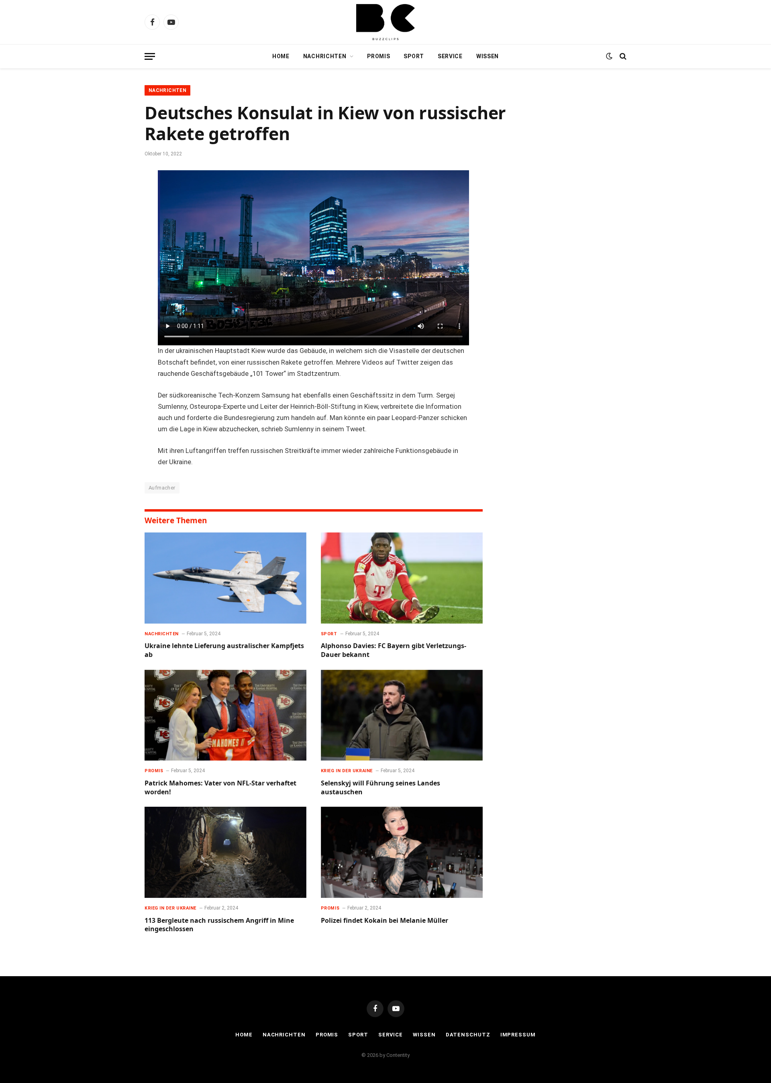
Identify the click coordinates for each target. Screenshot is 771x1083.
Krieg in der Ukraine (347, 770)
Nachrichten (325, 56)
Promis (378, 56)
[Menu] (150, 56)
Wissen (487, 56)
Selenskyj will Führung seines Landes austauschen (380, 787)
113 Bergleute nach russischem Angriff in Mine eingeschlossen (219, 925)
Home (281, 56)
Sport (414, 56)
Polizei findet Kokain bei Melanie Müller (384, 920)
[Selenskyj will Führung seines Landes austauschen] (402, 715)
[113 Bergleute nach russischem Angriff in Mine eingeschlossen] (225, 852)
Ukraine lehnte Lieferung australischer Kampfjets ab (224, 650)
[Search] (622, 56)
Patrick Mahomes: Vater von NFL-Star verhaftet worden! (220, 787)
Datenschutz (468, 1035)
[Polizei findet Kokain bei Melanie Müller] (402, 852)
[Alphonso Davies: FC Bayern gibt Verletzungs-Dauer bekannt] (402, 578)
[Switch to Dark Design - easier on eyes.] (609, 56)
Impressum (518, 1035)
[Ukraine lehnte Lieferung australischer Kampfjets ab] (225, 578)
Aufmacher (162, 488)
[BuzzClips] (385, 22)
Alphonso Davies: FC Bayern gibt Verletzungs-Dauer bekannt (393, 650)
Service (450, 56)
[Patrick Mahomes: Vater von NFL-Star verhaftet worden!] (225, 715)
